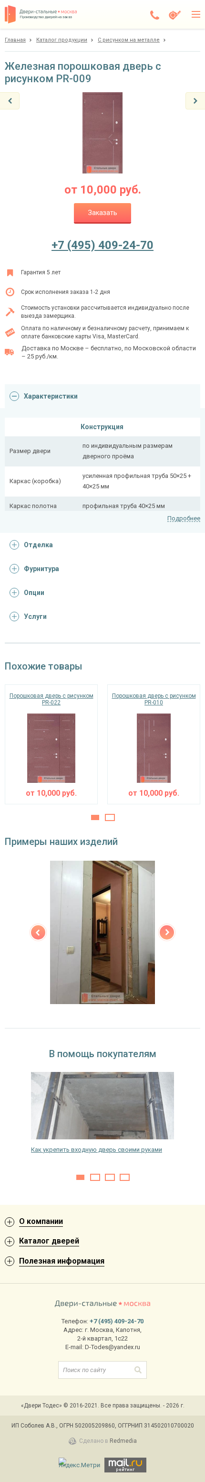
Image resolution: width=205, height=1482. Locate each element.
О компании (41, 1221)
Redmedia (123, 1441)
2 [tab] (110, 817)
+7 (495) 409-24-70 (102, 245)
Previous (38, 932)
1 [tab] (95, 817)
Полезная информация (61, 1261)
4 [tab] (125, 1177)
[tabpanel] (51, 744)
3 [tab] (110, 1177)
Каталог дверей (49, 1240)
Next (167, 932)
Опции (34, 592)
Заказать (102, 212)
